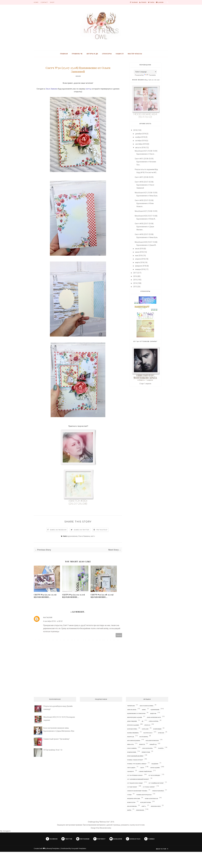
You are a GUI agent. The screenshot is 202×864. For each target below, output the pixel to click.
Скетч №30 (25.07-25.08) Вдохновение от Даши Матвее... (144, 227)
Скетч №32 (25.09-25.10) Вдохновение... (45, 596)
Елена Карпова (153, 721)
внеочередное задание (134, 717)
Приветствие (146, 752)
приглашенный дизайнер (135, 756)
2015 (135, 280)
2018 (135, 130)
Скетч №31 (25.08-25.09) (144, 177)
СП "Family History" (149, 787)
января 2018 (140, 269)
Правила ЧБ (77, 54)
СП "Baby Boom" (132, 787)
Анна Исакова (131, 709)
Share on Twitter (81, 530)
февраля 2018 (140, 266)
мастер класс (148, 732)
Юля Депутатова (145, 802)
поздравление (131, 752)
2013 (135, 287)
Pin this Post (102, 530)
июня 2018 (139, 252)
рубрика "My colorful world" (137, 763)
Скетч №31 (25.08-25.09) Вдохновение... (102, 596)
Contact (44, 2)
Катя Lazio (145, 729)
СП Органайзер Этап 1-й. (53, 750)
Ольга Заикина (51, 89)
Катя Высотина (132, 729)
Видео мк (153, 713)
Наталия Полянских (152, 740)
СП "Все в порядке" (154, 775)
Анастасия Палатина (146, 705)
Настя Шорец (143, 736)
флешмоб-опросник (133, 798)
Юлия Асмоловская (151, 798)
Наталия (47, 617)
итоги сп (147, 725)
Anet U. (144, 806)
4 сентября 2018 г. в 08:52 (53, 621)
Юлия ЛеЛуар (131, 802)
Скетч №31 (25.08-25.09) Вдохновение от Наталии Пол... (145, 162)
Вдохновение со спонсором (136, 713)
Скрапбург (130, 771)
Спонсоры (107, 54)
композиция (157, 729)
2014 (135, 283)
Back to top (161, 849)
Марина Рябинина (133, 732)
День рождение (132, 721)
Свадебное (154, 763)
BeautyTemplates (53, 848)
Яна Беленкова (132, 806)
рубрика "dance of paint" (135, 760)
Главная (64, 54)
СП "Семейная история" (156, 783)
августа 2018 (140, 147)
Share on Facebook (58, 530)
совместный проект (145, 771)
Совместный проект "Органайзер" (56, 739)
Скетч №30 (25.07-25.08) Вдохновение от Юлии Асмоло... (144, 203)
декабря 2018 (140, 134)
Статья (129, 794)
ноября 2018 (140, 137)
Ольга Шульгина (147, 748)
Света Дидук (131, 767)
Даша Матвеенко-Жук (154, 717)
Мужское (161, 732)
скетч (92, 536)
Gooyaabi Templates (78, 848)
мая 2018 (138, 255)
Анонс (144, 709)
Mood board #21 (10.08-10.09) (146, 211)
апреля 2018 (140, 259)
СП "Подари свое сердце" (135, 783)
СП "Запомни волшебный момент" (138, 779)
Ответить (118, 635)
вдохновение (72, 536)
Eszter (129, 810)
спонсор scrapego (158, 790)
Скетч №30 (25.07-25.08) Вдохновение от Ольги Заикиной (144, 185)
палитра (161, 748)
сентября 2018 (141, 144)
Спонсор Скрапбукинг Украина (137, 790)
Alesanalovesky (105, 828)
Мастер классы (135, 54)
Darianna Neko (156, 806)
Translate (152, 75)
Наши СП (120, 54)
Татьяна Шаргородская (144, 794)
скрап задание (155, 767)
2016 (135, 276)
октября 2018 (140, 141)
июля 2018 (139, 249)
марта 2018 (139, 262)
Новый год (153, 744)
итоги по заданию (133, 725)
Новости (142, 744)
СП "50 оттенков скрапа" (135, 775)
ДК (142, 721)
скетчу (88, 89)
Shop (52, 2)
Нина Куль (130, 744)
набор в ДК (130, 736)
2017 (135, 273)
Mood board (140, 810)
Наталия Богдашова (133, 740)
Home (36, 2)
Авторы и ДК (92, 54)
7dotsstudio (131, 705)
